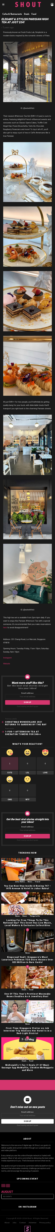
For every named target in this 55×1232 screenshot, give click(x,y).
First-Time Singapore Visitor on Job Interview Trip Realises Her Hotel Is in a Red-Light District (28, 1031)
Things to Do (35, 916)
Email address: (27, 693)
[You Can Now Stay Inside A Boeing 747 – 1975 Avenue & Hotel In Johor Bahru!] (27, 869)
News (30, 882)
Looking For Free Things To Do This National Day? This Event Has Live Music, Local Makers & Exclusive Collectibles (27, 923)
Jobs (14, 1223)
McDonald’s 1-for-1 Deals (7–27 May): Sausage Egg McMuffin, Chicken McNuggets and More (27, 1067)
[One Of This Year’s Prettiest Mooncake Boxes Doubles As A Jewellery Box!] (27, 977)
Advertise (32, 1223)
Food (31, 990)
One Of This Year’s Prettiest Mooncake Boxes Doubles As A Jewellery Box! (27, 995)
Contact (22, 1223)
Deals (24, 990)
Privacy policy (45, 1223)
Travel (37, 882)
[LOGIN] (52, 4)
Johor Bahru (20, 882)
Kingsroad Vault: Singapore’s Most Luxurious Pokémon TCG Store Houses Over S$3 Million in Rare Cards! (27, 959)
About (6, 1223)
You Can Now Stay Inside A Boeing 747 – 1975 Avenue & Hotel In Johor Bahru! (27, 887)
